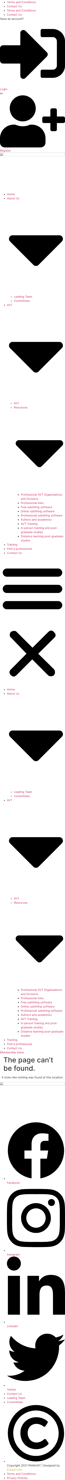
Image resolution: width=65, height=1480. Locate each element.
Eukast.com (14, 1469)
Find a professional (19, 548)
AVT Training (29, 523)
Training (12, 544)
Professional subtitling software (41, 515)
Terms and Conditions (21, 2)
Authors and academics (36, 519)
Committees (22, 300)
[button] (32, 621)
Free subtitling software (36, 507)
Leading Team (23, 296)
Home (11, 194)
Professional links (32, 503)
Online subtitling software (37, 511)
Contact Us (14, 6)
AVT (16, 403)
